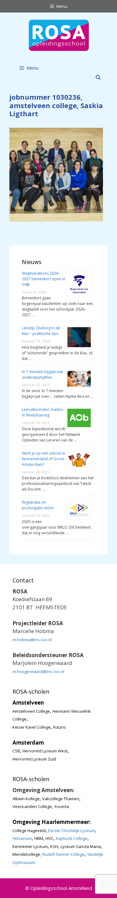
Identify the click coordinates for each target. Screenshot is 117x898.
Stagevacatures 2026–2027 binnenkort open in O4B (43, 279)
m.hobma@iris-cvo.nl (32, 639)
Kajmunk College (71, 838)
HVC (49, 838)
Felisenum (22, 838)
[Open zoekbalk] (98, 77)
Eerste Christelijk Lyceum (71, 830)
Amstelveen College (31, 711)
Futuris (59, 727)
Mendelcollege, (26, 854)
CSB (16, 751)
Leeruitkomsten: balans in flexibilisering (42, 412)
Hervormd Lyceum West (44, 751)
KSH (54, 846)
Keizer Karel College (31, 727)
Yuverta (61, 806)
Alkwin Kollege (26, 798)
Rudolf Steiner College (63, 854)
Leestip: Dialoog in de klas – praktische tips (41, 330)
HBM (38, 838)
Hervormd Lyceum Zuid (34, 759)
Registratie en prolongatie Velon (38, 505)
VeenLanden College (32, 806)
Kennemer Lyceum (30, 846)
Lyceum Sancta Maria (81, 846)
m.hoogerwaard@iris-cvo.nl (38, 671)
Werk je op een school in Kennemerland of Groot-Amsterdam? (43, 459)
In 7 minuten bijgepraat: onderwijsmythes (43, 374)
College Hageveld (29, 830)
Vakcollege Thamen (60, 798)
